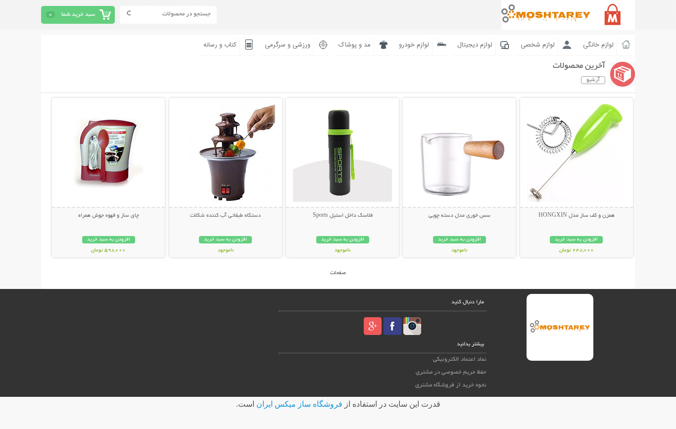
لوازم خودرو (414, 45)
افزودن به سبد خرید (576, 239)
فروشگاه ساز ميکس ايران (299, 404)
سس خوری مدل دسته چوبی (459, 216)
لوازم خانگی (598, 45)
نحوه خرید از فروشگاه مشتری (450, 385)
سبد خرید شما (78, 14)
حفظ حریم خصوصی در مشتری (451, 372)
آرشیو (593, 80)
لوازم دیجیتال (474, 45)
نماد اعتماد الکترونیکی (459, 359)
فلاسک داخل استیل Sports (343, 216)
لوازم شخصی (538, 45)
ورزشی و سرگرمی (287, 45)
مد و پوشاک (354, 45)
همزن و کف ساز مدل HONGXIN (576, 216)
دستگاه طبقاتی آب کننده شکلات (225, 216)
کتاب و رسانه (220, 45)
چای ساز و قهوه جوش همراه (108, 216)
